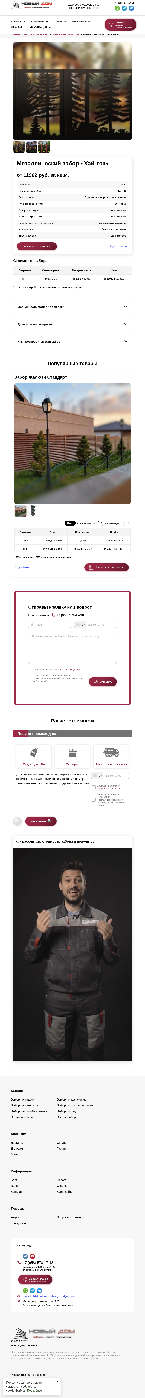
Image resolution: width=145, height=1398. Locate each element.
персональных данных (68, 669)
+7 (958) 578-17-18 (124, 3)
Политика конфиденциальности (32, 1379)
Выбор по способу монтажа (29, 1111)
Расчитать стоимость (109, 567)
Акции (15, 1217)
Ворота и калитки (22, 1117)
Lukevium (41, 1374)
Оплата (62, 1142)
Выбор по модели (22, 1099)
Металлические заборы (66, 34)
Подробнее (34, 1390)
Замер (15, 1154)
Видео (15, 1185)
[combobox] (80, 624)
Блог (14, 1180)
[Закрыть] (57, 1382)
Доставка (17, 1142)
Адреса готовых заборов (73, 21)
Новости (62, 1180)
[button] (15, 363)
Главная (16, 34)
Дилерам (17, 1148)
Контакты (17, 1191)
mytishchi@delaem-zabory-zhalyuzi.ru (48, 1296)
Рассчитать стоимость (36, 246)
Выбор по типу (66, 1111)
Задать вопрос (118, 246)
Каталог (16, 21)
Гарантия (63, 1148)
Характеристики (88, 523)
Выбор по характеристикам (75, 1105)
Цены (70, 523)
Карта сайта (65, 1191)
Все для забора (67, 1117)
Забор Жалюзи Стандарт (40, 377)
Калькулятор (39, 21)
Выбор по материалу (36, 34)
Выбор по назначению (71, 1099)
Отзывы (16, 27)
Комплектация (111, 523)
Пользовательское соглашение (31, 1383)
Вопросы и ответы (69, 1217)
